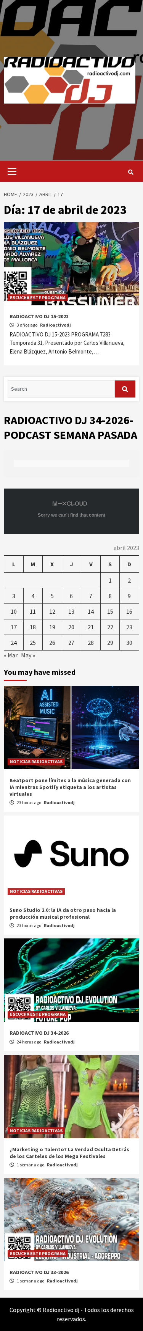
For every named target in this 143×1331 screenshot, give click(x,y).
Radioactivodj (55, 325)
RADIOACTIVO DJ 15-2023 (39, 316)
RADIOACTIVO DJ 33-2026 (39, 1272)
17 (14, 627)
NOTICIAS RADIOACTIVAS (36, 761)
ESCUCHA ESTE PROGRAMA (38, 297)
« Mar (11, 655)
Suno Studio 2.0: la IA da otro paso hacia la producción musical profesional (63, 913)
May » (28, 655)
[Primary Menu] (10, 171)
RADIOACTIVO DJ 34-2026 (39, 1032)
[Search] (130, 172)
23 (129, 627)
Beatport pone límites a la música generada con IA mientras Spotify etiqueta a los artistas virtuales (70, 787)
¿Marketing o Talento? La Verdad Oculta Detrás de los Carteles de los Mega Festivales (69, 1153)
